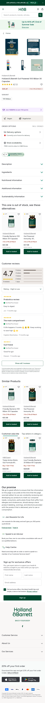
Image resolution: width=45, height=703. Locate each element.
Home (8, 33)
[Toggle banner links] (43, 3)
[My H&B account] (38, 9)
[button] (22, 155)
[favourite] (18, 214)
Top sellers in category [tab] (31, 434)
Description (7, 164)
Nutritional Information (12, 180)
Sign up (22, 598)
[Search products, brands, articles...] (40, 15)
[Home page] (22, 9)
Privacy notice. (32, 591)
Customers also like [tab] (10, 434)
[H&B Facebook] (22, 626)
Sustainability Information (13, 196)
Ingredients (7, 172)
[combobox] (20, 15)
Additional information (12, 188)
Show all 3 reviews (22, 363)
